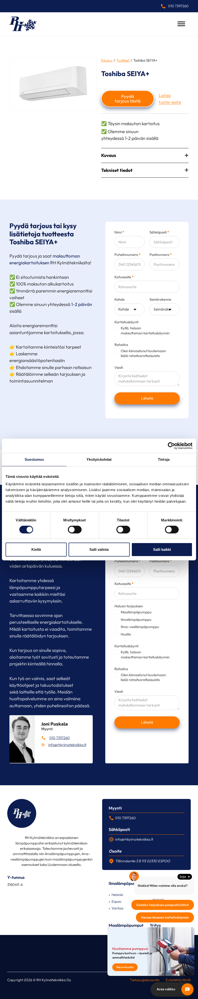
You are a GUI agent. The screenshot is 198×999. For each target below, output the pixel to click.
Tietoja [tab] (164, 459)
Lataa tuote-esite (170, 98)
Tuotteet (122, 60)
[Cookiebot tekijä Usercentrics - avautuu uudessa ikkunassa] (171, 445)
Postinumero (160, 255)
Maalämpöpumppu (136, 612)
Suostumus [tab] (34, 459)
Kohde (119, 299)
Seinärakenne (160, 299)
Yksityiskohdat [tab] (99, 459)
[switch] (75, 529)
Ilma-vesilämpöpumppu (140, 626)
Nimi (119, 232)
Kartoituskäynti (126, 322)
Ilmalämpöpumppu (136, 619)
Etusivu (107, 60)
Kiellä (36, 549)
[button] (145, 155)
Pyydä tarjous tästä (128, 98)
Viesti (118, 368)
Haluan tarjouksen (128, 606)
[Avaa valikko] (181, 24)
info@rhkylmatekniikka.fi (67, 744)
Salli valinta (99, 549)
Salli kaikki (162, 549)
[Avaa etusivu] (23, 24)
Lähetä (147, 398)
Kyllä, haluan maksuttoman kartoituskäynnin (145, 330)
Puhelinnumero (127, 255)
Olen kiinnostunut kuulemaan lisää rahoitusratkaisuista (143, 353)
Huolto (126, 634)
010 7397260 (59, 737)
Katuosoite (124, 277)
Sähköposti (159, 232)
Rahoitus (121, 345)
